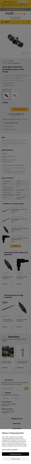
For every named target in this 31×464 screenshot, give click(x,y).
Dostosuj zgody (16, 459)
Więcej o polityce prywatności (10, 449)
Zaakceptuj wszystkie (15, 454)
